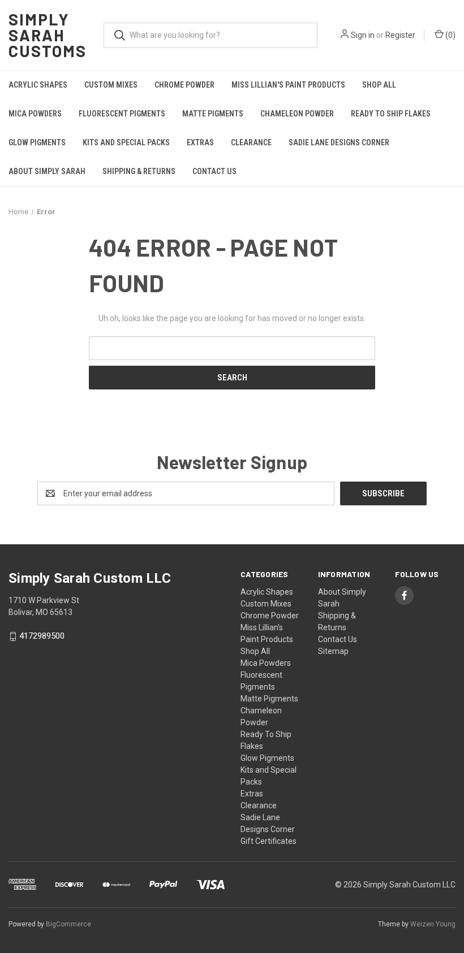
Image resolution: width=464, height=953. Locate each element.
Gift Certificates (268, 841)
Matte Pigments (212, 113)
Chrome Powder (184, 84)
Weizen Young (433, 924)
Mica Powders (35, 113)
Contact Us (214, 171)
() (450, 35)
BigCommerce (68, 924)
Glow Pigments (37, 142)
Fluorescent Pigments (122, 113)
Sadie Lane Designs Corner (339, 142)
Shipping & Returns (138, 171)
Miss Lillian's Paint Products (288, 84)
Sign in (363, 35)
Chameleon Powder (297, 113)
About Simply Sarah (46, 171)
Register (400, 35)
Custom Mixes (111, 84)
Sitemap (333, 651)
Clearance (251, 142)
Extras (200, 142)
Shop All (379, 84)
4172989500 (42, 636)
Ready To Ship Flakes (391, 113)
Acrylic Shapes (37, 84)
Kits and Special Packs (126, 142)
